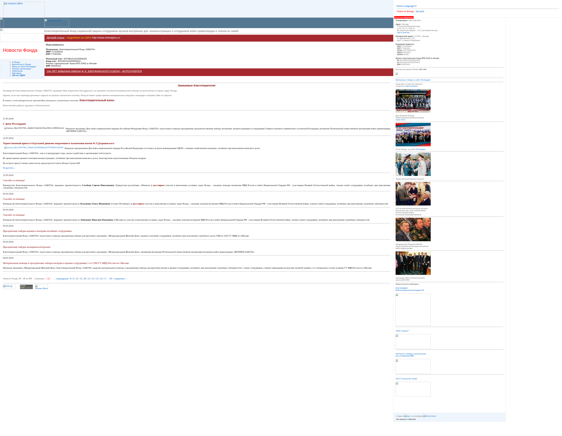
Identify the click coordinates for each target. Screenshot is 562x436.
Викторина (16, 73)
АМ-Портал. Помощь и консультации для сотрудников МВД (411, 355)
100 (110, 278)
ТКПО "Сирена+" (402, 331)
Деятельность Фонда (21, 64)
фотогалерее (412, 86)
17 (105, 278)
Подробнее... (9, 168)
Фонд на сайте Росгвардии (24, 66)
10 (77, 278)
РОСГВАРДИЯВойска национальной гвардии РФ (410, 289)
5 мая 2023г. (401, 120)
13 (89, 278)
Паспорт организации (21, 69)
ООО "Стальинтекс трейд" (406, 379)
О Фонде (16, 62)
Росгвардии (420, 149)
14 (93, 278)
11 (81, 278)
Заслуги (419, 11)
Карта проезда (403, 32)
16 (101, 278)
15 (97, 278)
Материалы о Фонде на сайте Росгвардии (413, 80)
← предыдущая (61, 278)
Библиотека (17, 71)
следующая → (120, 278)
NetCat (433, 416)
